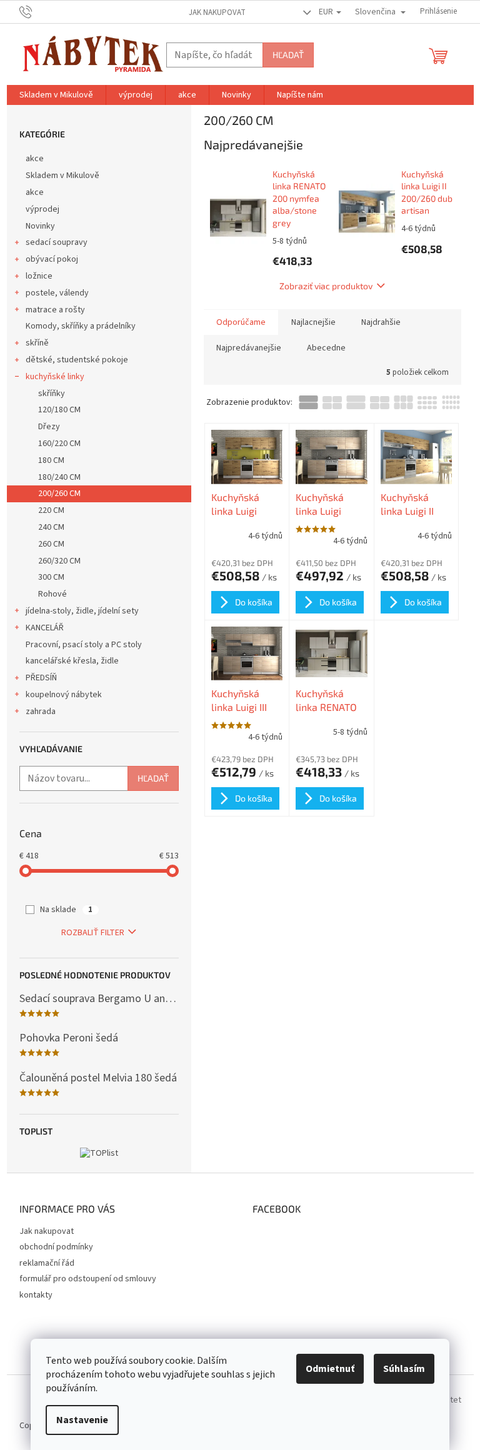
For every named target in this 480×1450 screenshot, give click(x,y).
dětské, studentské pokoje (77, 360)
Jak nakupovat (217, 12)
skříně (37, 343)
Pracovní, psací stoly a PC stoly (84, 644)
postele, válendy (57, 293)
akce (35, 158)
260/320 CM (59, 561)
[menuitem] (56, 95)
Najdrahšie (381, 322)
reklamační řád (46, 1263)
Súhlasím (404, 1369)
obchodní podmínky (56, 1247)
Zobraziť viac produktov (325, 286)
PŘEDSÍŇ (41, 678)
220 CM (51, 510)
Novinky (40, 226)
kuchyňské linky (55, 376)
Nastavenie (82, 1420)
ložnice (39, 276)
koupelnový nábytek (64, 694)
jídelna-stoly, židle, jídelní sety (82, 611)
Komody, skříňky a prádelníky (81, 326)
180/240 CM (59, 477)
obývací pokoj (52, 259)
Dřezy (49, 426)
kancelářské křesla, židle (72, 661)
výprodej (42, 209)
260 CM (51, 544)
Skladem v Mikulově (62, 175)
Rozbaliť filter (92, 932)
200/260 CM (59, 493)
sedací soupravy (57, 242)
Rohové (52, 594)
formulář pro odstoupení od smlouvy (87, 1279)
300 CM (51, 577)
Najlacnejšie (313, 322)
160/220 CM (59, 443)
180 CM (51, 460)
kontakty (35, 1295)
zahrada (41, 711)
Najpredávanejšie (248, 348)
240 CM (51, 527)
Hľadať (288, 54)
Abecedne (326, 348)
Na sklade (66, 909)
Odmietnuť (330, 1369)
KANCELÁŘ (45, 628)
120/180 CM (59, 410)
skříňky (51, 393)
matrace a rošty (55, 310)
